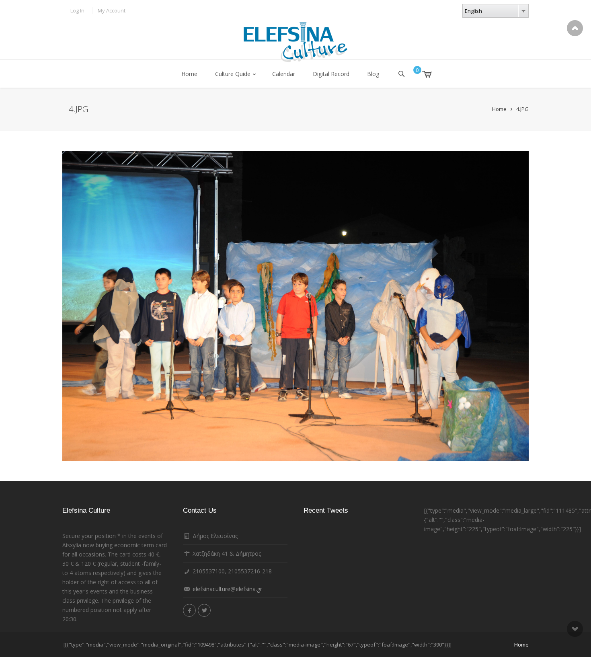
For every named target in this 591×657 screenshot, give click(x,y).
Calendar (283, 74)
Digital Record (331, 74)
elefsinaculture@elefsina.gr (227, 589)
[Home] (295, 42)
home (521, 644)
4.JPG (522, 109)
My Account (111, 10)
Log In (77, 10)
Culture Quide (232, 74)
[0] (421, 74)
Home (189, 74)
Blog (373, 74)
